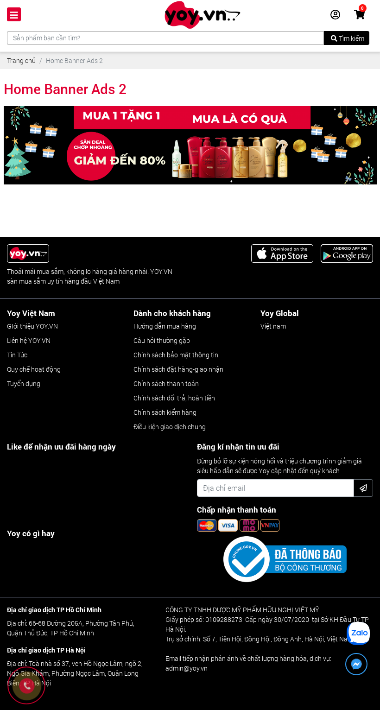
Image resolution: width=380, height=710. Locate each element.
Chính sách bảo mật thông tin (175, 354)
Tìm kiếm (350, 38)
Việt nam (273, 326)
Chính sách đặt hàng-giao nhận (178, 369)
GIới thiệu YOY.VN (32, 326)
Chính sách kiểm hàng (164, 412)
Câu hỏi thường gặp (161, 340)
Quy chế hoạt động (34, 369)
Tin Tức (17, 354)
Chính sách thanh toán (166, 383)
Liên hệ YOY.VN (29, 340)
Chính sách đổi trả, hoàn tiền (174, 397)
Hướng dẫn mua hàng (164, 326)
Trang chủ (21, 60)
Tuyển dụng (23, 383)
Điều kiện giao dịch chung (169, 426)
